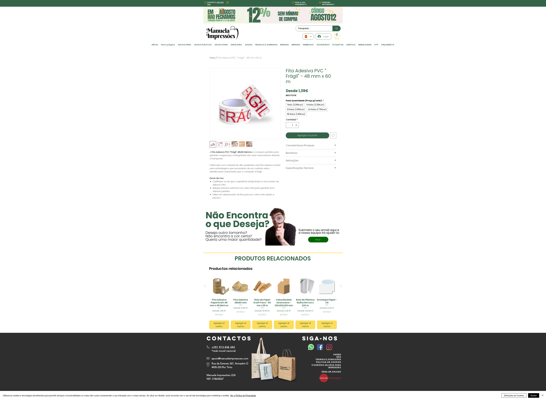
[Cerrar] (542, 395)
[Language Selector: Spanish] (308, 36)
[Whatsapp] (311, 347)
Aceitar (534, 395)
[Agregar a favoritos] (333, 135)
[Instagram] (329, 347)
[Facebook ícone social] (320, 347)
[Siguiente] (341, 286)
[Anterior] (205, 286)
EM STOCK (291, 95)
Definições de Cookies (514, 395)
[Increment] (296, 125)
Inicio (212, 57)
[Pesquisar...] (336, 28)
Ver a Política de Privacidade (243, 395)
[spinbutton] (292, 125)
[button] (293, 2)
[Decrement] (288, 125)
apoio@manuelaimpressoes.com (230, 358)
